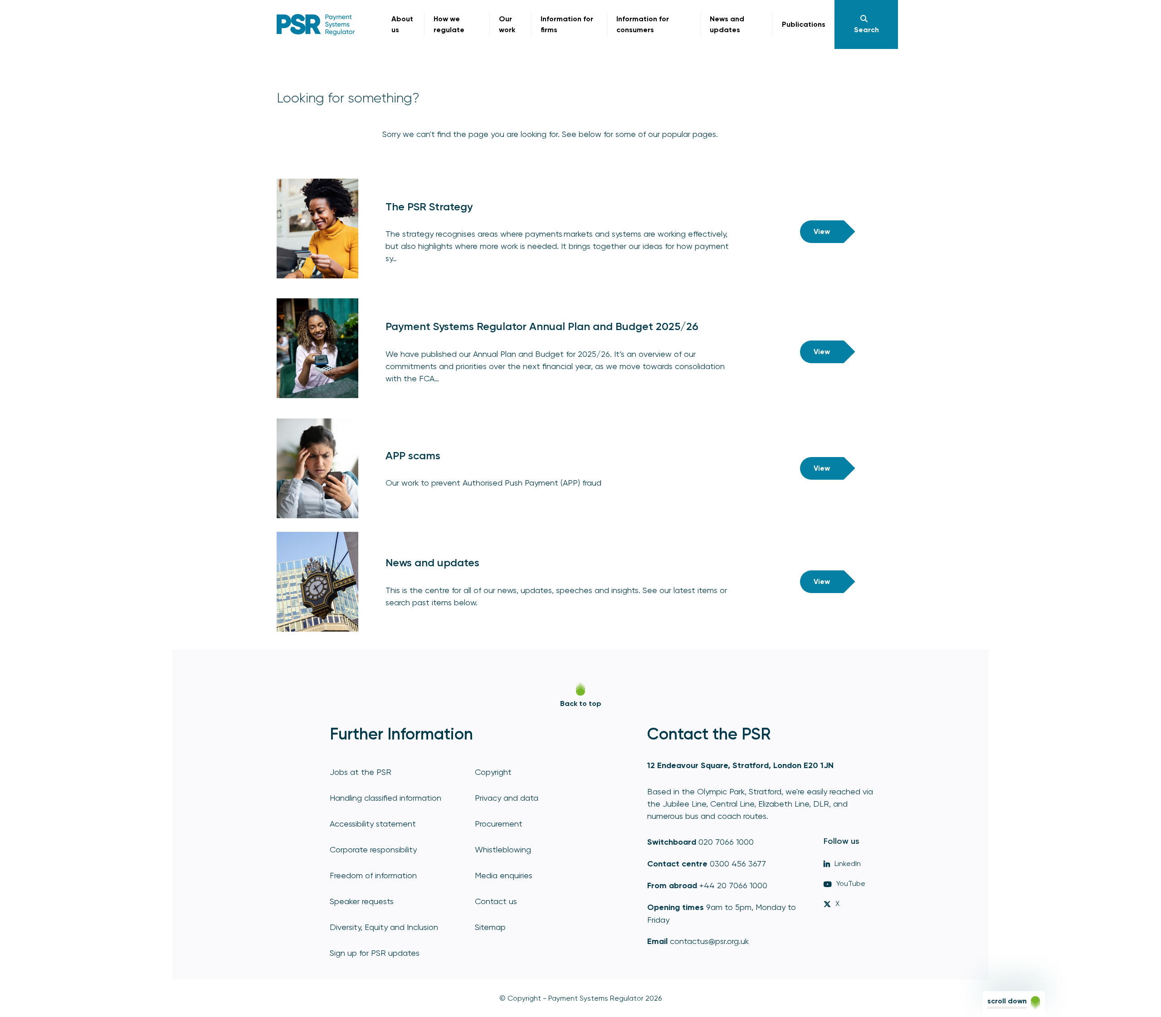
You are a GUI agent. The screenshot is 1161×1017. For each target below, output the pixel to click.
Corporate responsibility (373, 849)
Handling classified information (385, 798)
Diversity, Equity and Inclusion (384, 927)
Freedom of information (373, 875)
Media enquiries (503, 875)
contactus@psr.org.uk (709, 941)
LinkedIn (847, 863)
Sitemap (490, 927)
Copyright (493, 772)
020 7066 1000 (726, 842)
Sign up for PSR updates (375, 953)
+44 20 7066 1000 (733, 885)
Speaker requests (362, 901)
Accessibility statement (373, 823)
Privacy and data (506, 798)
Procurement (498, 823)
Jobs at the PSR (360, 772)
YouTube (850, 883)
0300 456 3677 (738, 863)
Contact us (496, 901)
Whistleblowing (503, 849)
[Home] (316, 24)
